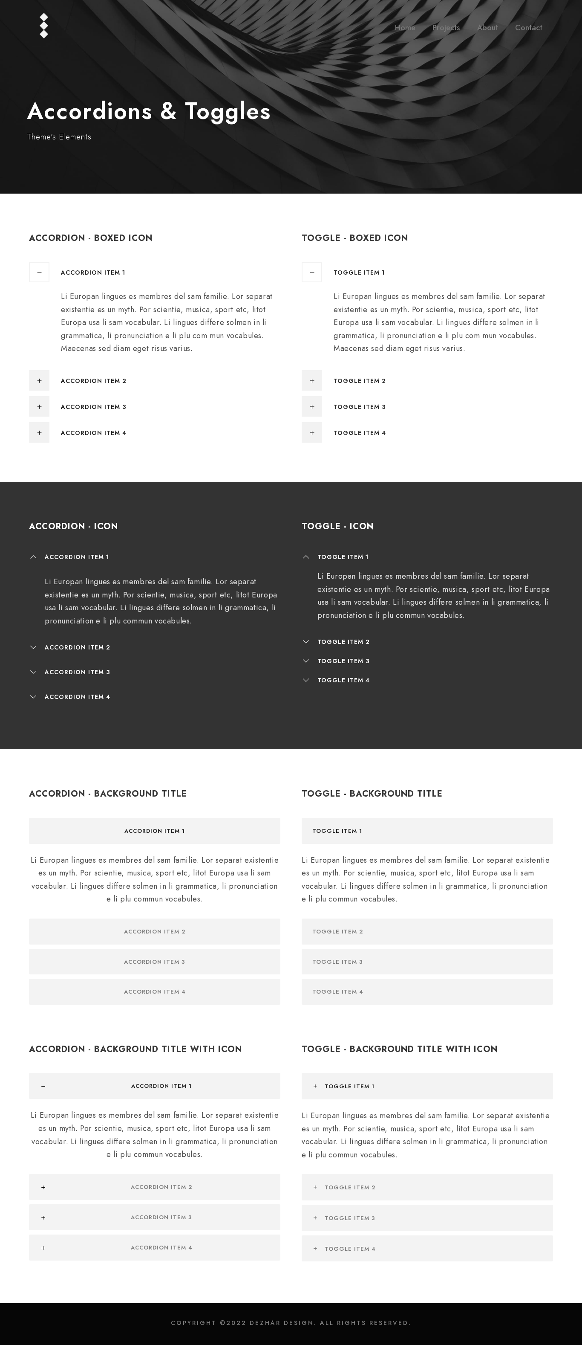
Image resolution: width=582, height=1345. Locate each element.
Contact (528, 27)
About (487, 27)
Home (405, 27)
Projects (446, 27)
